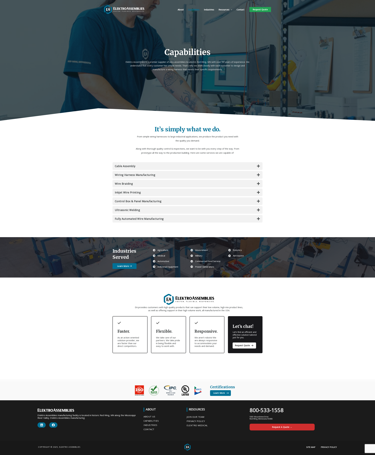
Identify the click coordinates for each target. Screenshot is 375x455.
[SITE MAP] (311, 447)
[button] (230, 9)
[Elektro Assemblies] (124, 9)
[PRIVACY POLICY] (329, 447)
